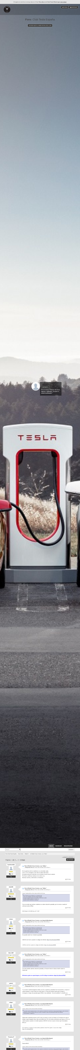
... (17, 860)
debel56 (11, 887)
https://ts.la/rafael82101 (27, 1029)
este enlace (63, 2)
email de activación (46, 393)
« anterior (65, 857)
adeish (11, 983)
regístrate (49, 391)
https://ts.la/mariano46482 (53, 939)
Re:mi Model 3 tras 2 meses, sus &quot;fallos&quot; (39, 920)
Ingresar (58, 846)
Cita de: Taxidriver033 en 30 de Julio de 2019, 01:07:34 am (33, 893)
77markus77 (11, 1037)
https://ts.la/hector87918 (59, 975)
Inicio (51, 846)
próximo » (71, 857)
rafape (11, 1002)
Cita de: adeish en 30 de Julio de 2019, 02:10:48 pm (32, 1008)
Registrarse (68, 846)
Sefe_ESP (11, 953)
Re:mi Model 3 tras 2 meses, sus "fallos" (35, 866)
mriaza (11, 919)
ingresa (43, 391)
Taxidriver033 (11, 864)
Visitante (45, 387)
